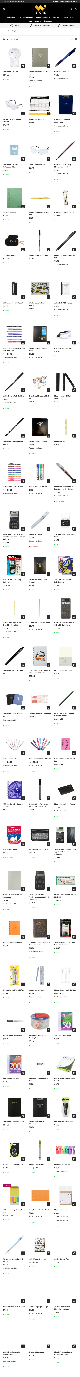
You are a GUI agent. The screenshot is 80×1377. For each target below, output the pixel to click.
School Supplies (12, 31)
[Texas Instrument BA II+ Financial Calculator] (65, 1292)
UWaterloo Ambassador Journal (38, 581)
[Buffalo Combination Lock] (14, 1150)
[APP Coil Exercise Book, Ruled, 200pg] (65, 565)
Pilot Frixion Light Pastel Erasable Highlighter (12, 624)
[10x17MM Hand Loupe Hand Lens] (65, 520)
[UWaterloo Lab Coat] (14, 57)
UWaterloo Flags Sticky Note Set (14, 1211)
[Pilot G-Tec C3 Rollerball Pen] (65, 976)
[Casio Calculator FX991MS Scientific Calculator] (65, 608)
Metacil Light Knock (36, 990)
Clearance (48, 21)
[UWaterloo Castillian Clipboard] (40, 1107)
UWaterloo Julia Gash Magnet (37, 304)
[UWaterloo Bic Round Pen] (40, 241)
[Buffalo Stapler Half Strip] (65, 1107)
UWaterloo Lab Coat (10, 72)
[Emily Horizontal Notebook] (40, 1195)
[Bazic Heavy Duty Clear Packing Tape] (40, 1021)
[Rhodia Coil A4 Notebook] (14, 928)
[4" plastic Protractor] (40, 1337)
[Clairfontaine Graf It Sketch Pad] (65, 744)
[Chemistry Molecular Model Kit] (40, 381)
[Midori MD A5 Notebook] (65, 656)
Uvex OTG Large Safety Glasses (12, 120)
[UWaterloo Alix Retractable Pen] (40, 198)
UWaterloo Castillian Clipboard (36, 1122)
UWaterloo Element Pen (63, 72)
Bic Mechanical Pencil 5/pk (13, 990)
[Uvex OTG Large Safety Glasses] (14, 105)
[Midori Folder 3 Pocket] (40, 1244)
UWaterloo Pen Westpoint (13, 303)
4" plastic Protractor (36, 1352)
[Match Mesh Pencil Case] (40, 835)
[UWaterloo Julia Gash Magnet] (40, 288)
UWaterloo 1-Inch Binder (38, 441)
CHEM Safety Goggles (62, 348)
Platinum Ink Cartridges (63, 1164)
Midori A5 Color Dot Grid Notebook (12, 896)
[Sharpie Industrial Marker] (14, 1021)
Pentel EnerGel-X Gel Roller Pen (64, 256)
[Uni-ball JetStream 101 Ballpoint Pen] (14, 1337)
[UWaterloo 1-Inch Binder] (40, 427)
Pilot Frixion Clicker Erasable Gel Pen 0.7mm (14, 349)
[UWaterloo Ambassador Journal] (40, 565)
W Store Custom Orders (68, 1)
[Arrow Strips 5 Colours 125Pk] (14, 1292)
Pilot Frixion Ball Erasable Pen (40, 759)
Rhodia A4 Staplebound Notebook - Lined (63, 1353)
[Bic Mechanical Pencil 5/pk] (14, 976)
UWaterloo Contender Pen (13, 441)
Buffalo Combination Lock (13, 1164)
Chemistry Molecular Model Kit (39, 397)
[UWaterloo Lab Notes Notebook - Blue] (14, 150)
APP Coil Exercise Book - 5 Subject (13, 805)
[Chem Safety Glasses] (40, 150)
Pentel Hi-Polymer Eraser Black (38, 1079)
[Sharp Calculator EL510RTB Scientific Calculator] (65, 928)
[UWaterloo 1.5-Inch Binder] (14, 699)
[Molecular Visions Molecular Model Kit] (65, 880)
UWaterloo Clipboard (62, 119)
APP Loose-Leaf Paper (62, 1035)
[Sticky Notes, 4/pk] (65, 1244)
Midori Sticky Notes (61, 1210)
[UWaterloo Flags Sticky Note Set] (14, 1195)
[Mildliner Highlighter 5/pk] (40, 1292)
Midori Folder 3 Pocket (37, 1259)
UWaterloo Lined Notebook (13, 1121)
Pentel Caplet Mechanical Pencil (13, 1260)
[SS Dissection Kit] (14, 241)
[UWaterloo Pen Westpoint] (14, 288)
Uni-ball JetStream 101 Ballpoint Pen (11, 1353)
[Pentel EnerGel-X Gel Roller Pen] (65, 241)
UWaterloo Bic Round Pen (38, 255)
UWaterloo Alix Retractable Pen (39, 213)
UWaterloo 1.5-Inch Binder (13, 713)
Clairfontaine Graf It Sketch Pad (64, 760)
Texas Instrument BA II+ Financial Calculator (63, 1308)
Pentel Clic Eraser (35, 534)
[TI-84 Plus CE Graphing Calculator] (14, 565)
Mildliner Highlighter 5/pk (38, 1307)
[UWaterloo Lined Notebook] (14, 1107)
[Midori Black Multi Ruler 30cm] (65, 381)
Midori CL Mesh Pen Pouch (64, 804)
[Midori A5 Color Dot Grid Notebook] (14, 880)
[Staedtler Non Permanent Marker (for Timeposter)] (40, 789)
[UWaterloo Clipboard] (65, 105)
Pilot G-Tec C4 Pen (10, 759)
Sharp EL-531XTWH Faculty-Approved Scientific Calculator (65, 851)
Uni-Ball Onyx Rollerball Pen (13, 396)
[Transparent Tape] (14, 835)
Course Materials (26, 17)
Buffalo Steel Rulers (36, 1164)
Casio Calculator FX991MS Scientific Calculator (64, 624)
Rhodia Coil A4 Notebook (12, 942)
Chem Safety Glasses (37, 165)
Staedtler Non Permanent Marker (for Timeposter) (38, 805)
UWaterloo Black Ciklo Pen (13, 670)
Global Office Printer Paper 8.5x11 (64, 1079)
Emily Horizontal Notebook (39, 1210)
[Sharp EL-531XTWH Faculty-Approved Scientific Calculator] (65, 835)
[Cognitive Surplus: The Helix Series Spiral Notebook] (40, 928)
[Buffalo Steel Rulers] (40, 1150)
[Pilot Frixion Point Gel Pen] (14, 472)
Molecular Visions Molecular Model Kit (65, 896)
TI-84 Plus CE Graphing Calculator (12, 581)
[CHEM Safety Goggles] (65, 334)
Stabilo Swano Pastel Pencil (39, 623)
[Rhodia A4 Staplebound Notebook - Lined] (65, 1337)
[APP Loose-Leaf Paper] (65, 1021)
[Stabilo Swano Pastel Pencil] (40, 608)
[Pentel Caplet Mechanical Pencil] (14, 1244)
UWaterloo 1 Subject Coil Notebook (38, 73)
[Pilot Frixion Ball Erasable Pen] (40, 744)
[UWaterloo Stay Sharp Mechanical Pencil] (65, 150)
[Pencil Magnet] (65, 427)
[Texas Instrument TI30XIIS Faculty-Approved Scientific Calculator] (14, 520)
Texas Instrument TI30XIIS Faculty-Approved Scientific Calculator (14, 536)
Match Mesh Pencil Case (38, 849)
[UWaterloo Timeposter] (40, 105)
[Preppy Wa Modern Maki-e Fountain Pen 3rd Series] (65, 472)
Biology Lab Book (9, 212)
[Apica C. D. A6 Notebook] (65, 288)
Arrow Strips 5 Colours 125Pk (14, 1307)
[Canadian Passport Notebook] (40, 699)
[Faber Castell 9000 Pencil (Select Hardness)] (65, 699)
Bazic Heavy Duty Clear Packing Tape (38, 1036)
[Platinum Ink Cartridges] (65, 1150)
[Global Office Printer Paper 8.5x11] (65, 1064)
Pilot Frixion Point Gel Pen (13, 487)
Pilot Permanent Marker (38, 487)
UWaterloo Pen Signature (64, 212)
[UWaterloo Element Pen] (65, 57)
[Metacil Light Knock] (40, 976)
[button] (76, 9)
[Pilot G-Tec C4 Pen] (14, 744)
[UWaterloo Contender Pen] (14, 427)
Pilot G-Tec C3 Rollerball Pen (65, 990)
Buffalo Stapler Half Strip (63, 1121)
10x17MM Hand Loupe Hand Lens (64, 535)
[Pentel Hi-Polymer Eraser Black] (40, 1064)
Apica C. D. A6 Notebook (63, 303)
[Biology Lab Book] (14, 198)
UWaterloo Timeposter (37, 119)
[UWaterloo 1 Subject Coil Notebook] (40, 57)
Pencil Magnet (59, 441)
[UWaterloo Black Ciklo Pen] (14, 656)
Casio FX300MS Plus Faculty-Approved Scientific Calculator (40, 897)
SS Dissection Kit (9, 255)
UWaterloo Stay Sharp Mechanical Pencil (62, 166)
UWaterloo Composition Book (38, 349)
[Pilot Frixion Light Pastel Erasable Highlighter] (14, 608)
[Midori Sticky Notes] (65, 1195)
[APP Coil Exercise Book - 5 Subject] (14, 789)
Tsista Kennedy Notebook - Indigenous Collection (39, 671)
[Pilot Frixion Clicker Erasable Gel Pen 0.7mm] (14, 334)
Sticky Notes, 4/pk (61, 1259)
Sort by (6, 39)
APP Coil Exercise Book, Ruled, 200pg (63, 581)
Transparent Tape (10, 849)
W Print (55, 1)
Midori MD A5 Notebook (63, 670)
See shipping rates (29, 1)
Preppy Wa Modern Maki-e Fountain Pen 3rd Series (64, 488)
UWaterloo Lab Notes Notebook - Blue (11, 166)
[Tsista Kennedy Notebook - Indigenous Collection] (40, 656)
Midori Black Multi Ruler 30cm (63, 397)
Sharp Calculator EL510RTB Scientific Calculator (64, 943)
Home (4, 31)
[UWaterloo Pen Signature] (65, 198)
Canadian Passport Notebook (40, 713)
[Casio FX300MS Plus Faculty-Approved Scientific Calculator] (40, 880)
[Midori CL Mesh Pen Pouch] (65, 789)
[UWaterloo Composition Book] (40, 334)
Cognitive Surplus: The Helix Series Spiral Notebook (39, 943)
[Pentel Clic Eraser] (40, 520)
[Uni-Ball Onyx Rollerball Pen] (14, 381)
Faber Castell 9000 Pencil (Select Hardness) (64, 714)
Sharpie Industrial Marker (12, 1035)
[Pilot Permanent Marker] (40, 472)
